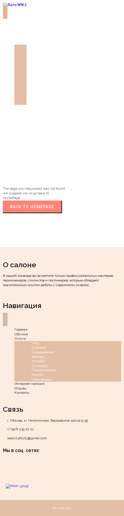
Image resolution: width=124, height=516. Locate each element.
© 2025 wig (62, 508)
